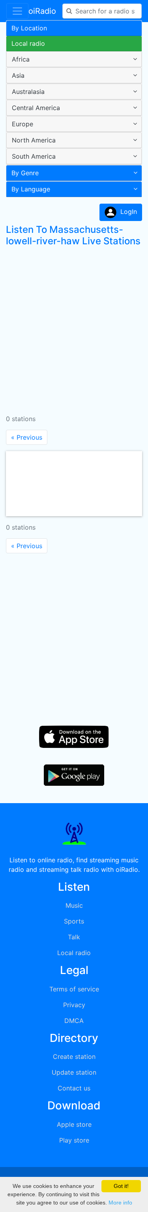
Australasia (28, 92)
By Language (30, 189)
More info (120, 1202)
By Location (29, 28)
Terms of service (74, 989)
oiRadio (42, 11)
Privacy (74, 1005)
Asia (18, 75)
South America (34, 156)
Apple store (74, 1124)
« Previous (26, 437)
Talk (74, 937)
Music (74, 905)
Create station (74, 1056)
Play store (74, 1140)
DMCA (74, 1021)
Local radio (28, 43)
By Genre (25, 173)
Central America (36, 108)
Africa (21, 59)
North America (34, 140)
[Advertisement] (74, 327)
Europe (22, 124)
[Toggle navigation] (17, 11)
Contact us (74, 1088)
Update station (74, 1072)
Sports (74, 921)
